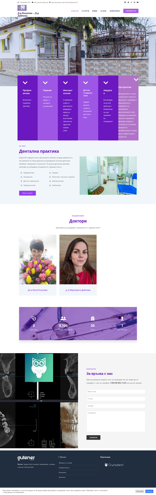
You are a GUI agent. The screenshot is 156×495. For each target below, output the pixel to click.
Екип (94, 11)
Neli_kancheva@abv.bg (41, 2)
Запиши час (130, 11)
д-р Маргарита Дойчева (78, 290)
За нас (103, 11)
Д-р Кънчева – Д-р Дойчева (28, 14)
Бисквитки (62, 472)
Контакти (115, 11)
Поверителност (64, 468)
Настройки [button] (140, 491)
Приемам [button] (149, 491)
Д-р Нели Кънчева (37, 290)
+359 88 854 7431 (24, 2)
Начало (75, 11)
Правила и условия (65, 463)
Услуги (85, 11)
